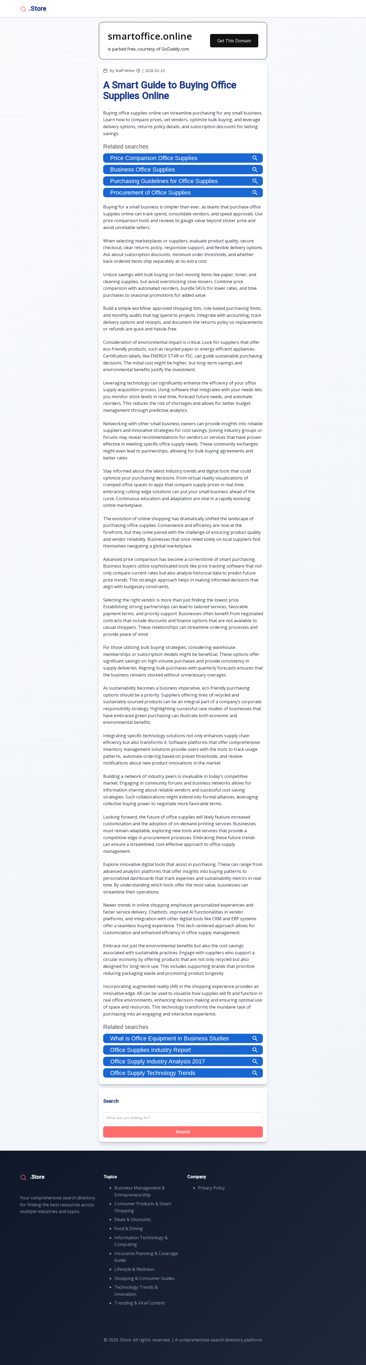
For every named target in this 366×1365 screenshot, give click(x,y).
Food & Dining (128, 1228)
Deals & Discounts (132, 1219)
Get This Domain (234, 41)
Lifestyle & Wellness (134, 1269)
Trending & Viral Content (139, 1303)
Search (183, 1132)
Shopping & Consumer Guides (144, 1278)
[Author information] (138, 71)
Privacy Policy (211, 1188)
